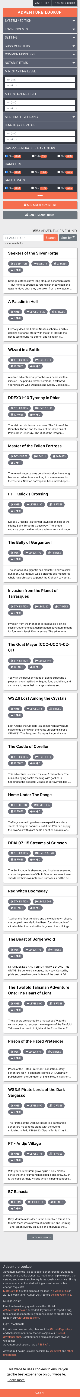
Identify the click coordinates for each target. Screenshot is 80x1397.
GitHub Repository (28, 1317)
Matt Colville (10, 1290)
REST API (43, 1344)
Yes (40, 155)
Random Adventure (42, 215)
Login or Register (64, 3)
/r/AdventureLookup (15, 1310)
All (14, 155)
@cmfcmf (55, 1350)
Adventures (42, 3)
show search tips (14, 243)
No (66, 155)
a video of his (60, 1290)
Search (51, 237)
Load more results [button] (40, 1237)
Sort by (66, 237)
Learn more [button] (16, 1380)
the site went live (61, 1294)
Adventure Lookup (40, 12)
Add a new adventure (42, 205)
